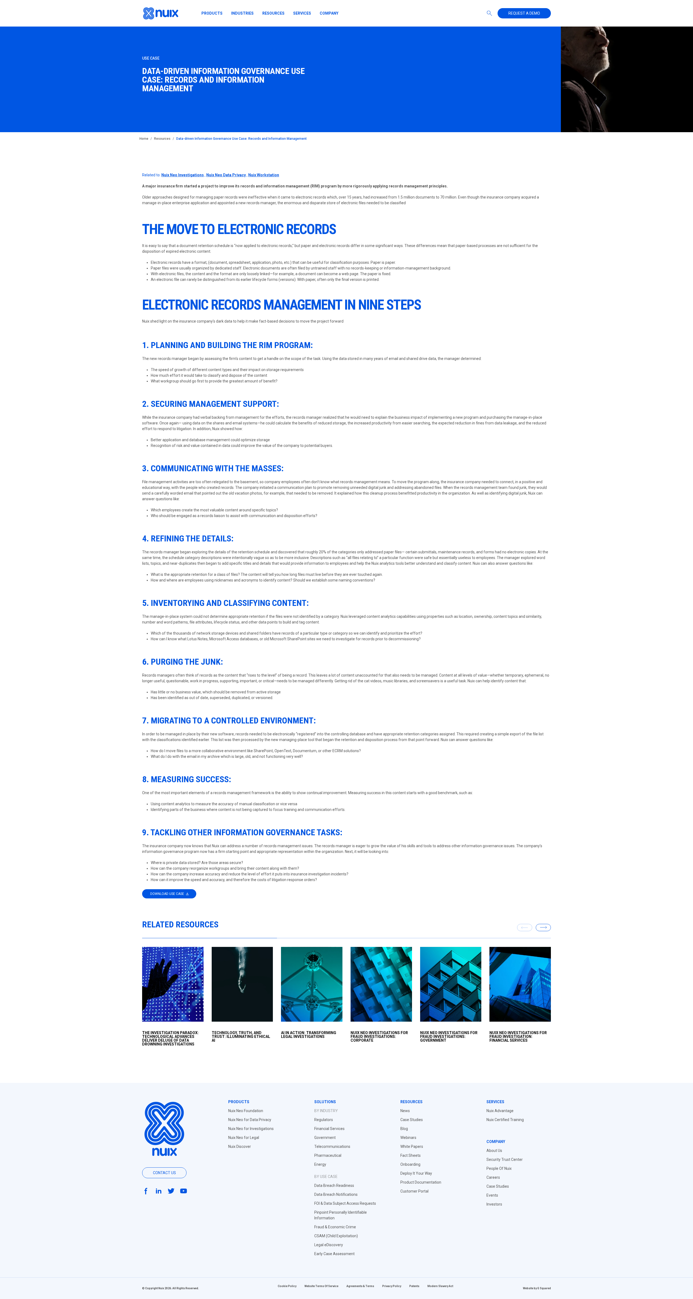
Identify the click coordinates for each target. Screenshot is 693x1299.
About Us (494, 1150)
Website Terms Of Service (321, 1286)
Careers (493, 1177)
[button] (543, 927)
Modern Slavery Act (440, 1286)
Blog (404, 1128)
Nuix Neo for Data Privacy (249, 1120)
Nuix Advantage (500, 1111)
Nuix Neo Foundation (245, 1111)
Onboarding (410, 1164)
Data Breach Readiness (334, 1185)
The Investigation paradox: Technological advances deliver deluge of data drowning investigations (170, 1038)
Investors (494, 1204)
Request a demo (524, 13)
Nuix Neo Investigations (182, 175)
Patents (414, 1286)
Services (302, 13)
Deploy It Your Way (416, 1173)
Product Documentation (420, 1182)
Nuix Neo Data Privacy (226, 175)
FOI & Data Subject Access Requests (345, 1203)
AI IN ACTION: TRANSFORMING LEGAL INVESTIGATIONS (308, 1035)
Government (325, 1137)
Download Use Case (167, 894)
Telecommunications (332, 1146)
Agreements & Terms (360, 1286)
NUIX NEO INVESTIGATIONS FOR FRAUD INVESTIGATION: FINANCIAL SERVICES (518, 1037)
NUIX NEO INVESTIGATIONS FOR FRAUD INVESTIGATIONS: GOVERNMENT (449, 1037)
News (405, 1111)
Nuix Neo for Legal (243, 1137)
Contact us (164, 1173)
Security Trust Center (504, 1159)
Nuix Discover (239, 1146)
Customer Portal (414, 1191)
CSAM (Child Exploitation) (336, 1236)
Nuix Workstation (263, 175)
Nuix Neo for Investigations (251, 1128)
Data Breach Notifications (336, 1194)
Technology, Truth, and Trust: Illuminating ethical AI (241, 1037)
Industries (242, 13)
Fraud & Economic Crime (335, 1227)
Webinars (408, 1137)
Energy (320, 1164)
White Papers (411, 1146)
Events (492, 1195)
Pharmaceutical (327, 1155)
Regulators (323, 1120)
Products (212, 13)
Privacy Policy (391, 1286)
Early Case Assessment (334, 1254)
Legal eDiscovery (328, 1245)
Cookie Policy (287, 1286)
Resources (273, 13)
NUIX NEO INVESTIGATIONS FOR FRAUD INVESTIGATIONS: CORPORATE (379, 1037)
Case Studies (411, 1120)
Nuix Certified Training (505, 1120)
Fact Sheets (410, 1155)
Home (143, 139)
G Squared (544, 1288)
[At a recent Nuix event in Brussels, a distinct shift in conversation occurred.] (311, 984)
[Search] (489, 13)
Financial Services (329, 1128)
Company (329, 13)
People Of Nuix (499, 1168)
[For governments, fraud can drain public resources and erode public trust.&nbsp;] (451, 984)
